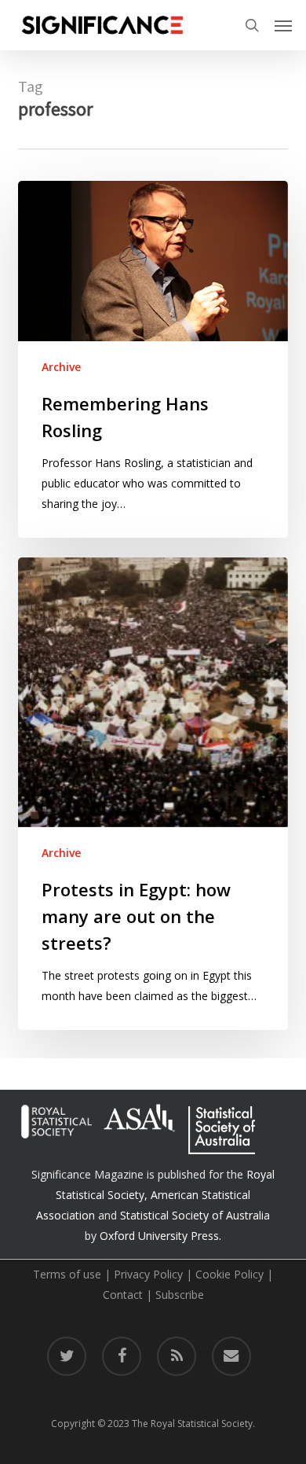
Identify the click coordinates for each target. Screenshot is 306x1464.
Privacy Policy (148, 1274)
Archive (61, 366)
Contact (123, 1294)
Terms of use (67, 1274)
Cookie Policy (229, 1274)
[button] (283, 25)
